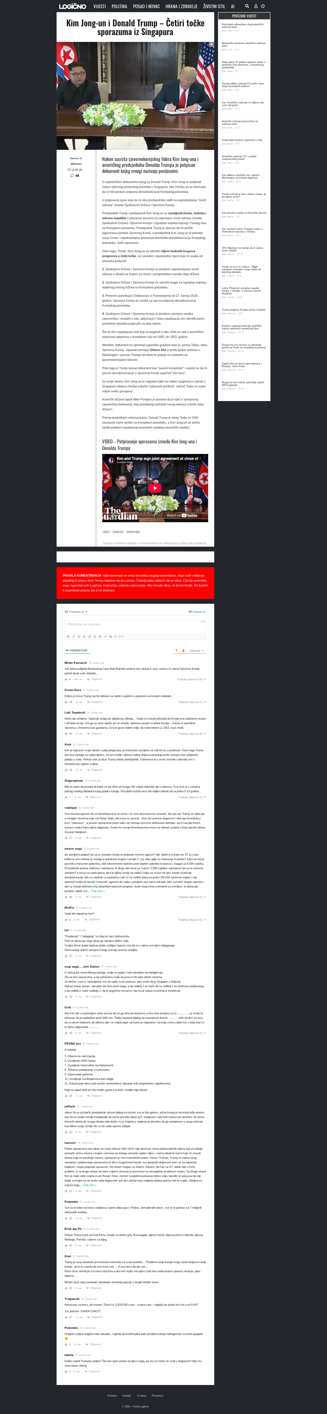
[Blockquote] (100, 636)
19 (241, 254)
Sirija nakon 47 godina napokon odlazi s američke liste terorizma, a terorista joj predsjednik (243, 65)
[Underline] (79, 636)
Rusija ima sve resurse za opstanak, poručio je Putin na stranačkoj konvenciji (244, 346)
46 (241, 297)
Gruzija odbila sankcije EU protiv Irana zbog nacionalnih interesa (243, 85)
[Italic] (73, 636)
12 (242, 332)
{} (115, 636)
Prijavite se (199, 611)
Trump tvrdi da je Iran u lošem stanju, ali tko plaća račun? (244, 195)
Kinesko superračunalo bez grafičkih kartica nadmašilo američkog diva (242, 327)
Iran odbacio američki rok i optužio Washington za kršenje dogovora (240, 176)
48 (77, 175)
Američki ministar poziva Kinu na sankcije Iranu (240, 122)
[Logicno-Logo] (72, 6)
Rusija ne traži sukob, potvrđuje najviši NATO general (243, 383)
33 (242, 351)
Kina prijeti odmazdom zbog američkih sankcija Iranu (243, 25)
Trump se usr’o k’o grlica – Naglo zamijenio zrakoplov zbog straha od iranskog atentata (241, 269)
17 (239, 127)
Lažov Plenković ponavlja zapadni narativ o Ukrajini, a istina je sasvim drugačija (241, 291)
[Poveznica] (256, 6)
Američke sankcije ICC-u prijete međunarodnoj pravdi (239, 157)
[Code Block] (105, 636)
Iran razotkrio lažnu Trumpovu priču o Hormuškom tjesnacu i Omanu (242, 230)
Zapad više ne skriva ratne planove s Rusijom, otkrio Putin (242, 365)
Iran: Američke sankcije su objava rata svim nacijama (243, 104)
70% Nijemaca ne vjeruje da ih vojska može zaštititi (242, 249)
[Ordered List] (89, 636)
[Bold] (68, 636)
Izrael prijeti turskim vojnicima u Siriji (242, 140)
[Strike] (84, 636)
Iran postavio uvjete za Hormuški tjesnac (244, 212)
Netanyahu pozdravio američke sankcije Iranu (243, 44)
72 (242, 370)
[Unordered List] (94, 636)
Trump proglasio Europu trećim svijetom (243, 309)
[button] (247, 6)
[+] (121, 636)
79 (242, 389)
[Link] (110, 636)
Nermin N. (76, 158)
